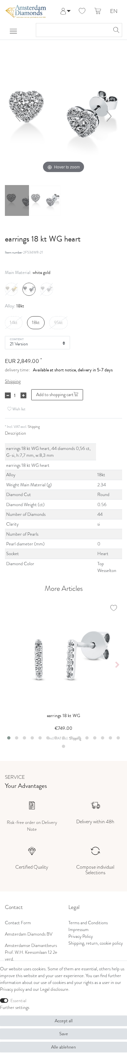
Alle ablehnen (63, 1047)
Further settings (14, 1007)
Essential (18, 1001)
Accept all (64, 1021)
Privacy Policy (80, 936)
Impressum (78, 929)
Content (17, 339)
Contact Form (18, 923)
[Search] (115, 30)
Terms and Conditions (88, 923)
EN (114, 11)
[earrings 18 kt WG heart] (21, 201)
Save (63, 1034)
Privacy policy (12, 989)
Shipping (13, 381)
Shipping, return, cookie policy (95, 943)
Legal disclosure (54, 989)
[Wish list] (82, 11)
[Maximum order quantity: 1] (23, 395)
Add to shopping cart (55, 395)
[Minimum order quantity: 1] (8, 395)
